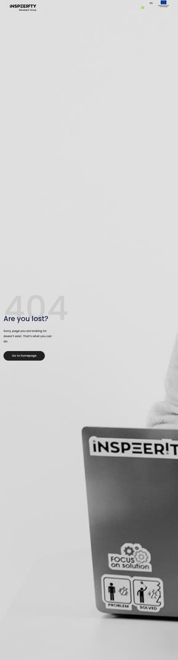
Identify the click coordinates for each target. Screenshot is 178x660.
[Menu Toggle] (142, 7)
